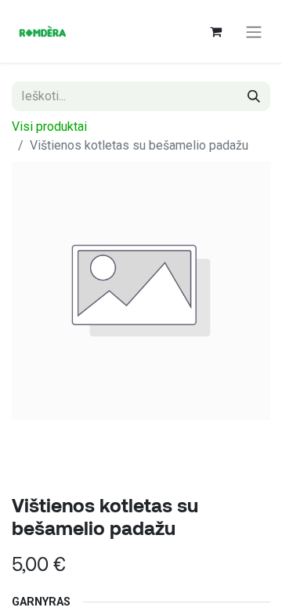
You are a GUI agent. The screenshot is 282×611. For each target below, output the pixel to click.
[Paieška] (253, 96)
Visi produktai (49, 126)
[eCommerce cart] (215, 31)
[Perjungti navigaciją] (253, 31)
